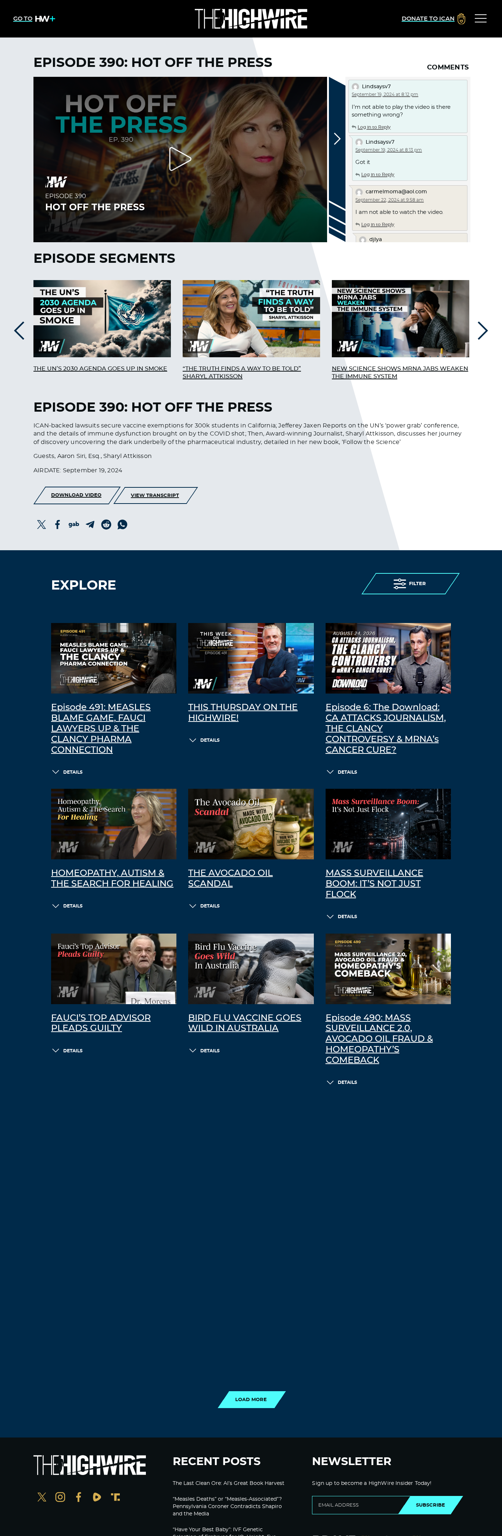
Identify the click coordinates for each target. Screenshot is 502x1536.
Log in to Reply (374, 127)
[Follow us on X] (41, 1498)
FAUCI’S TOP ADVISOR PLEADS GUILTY (101, 1023)
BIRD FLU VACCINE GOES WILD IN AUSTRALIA (244, 1023)
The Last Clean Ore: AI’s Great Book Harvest (228, 1483)
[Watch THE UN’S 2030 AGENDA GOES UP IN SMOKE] (102, 318)
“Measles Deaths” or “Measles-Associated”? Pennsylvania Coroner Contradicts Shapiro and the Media (227, 1506)
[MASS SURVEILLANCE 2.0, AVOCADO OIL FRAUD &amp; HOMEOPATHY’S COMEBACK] (388, 969)
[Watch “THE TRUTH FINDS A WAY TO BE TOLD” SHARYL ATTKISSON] (251, 318)
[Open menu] (481, 19)
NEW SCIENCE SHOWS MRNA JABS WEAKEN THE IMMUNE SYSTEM (400, 372)
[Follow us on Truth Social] (115, 1498)
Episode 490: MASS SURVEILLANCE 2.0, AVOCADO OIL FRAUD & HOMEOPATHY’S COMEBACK (379, 1039)
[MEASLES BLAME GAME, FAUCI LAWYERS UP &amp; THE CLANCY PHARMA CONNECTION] (113, 658)
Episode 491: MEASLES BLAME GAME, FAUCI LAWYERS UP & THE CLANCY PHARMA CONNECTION (101, 728)
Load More (251, 1399)
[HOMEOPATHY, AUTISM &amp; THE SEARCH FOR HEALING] (113, 824)
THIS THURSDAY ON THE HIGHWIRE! (243, 713)
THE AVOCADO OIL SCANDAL (230, 878)
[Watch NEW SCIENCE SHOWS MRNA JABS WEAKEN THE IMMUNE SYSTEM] (400, 318)
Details (73, 772)
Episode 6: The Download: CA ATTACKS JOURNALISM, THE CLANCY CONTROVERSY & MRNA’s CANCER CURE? (386, 728)
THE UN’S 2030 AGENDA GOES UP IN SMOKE (100, 369)
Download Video (76, 495)
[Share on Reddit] (106, 524)
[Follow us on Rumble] (97, 1498)
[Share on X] (41, 524)
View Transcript (155, 495)
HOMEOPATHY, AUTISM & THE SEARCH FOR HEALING (112, 878)
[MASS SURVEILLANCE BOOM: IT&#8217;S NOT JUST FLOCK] (388, 824)
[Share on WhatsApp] (122, 524)
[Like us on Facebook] (78, 1498)
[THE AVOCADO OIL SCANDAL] (250, 824)
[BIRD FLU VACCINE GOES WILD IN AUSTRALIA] (250, 969)
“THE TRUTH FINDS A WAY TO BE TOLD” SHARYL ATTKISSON (242, 372)
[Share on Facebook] (58, 524)
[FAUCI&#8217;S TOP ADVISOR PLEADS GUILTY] (113, 969)
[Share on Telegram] (90, 524)
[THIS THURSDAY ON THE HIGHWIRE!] (250, 658)
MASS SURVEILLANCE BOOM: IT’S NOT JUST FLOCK (374, 884)
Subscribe (430, 1505)
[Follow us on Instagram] (60, 1498)
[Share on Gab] (74, 524)
